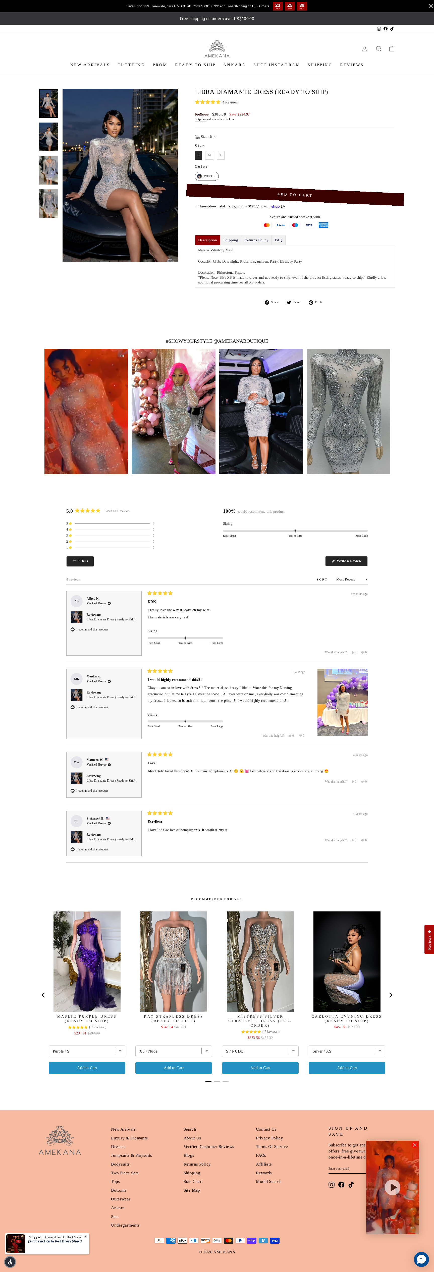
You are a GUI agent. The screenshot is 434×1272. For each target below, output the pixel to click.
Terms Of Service (272, 1146)
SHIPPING (320, 65)
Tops (115, 1181)
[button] (295, 102)
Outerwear (120, 1199)
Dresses (118, 1146)
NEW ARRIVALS (90, 65)
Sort (323, 579)
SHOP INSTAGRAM (276, 65)
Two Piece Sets (125, 1173)
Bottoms (118, 1190)
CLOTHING (131, 65)
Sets (115, 1216)
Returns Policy (197, 1164)
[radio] (198, 155)
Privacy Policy (269, 1138)
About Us (192, 1138)
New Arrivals (123, 1129)
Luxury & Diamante (129, 1138)
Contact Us (266, 1129)
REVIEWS (352, 65)
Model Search (269, 1181)
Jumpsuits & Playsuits (131, 1155)
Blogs (189, 1155)
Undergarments (125, 1225)
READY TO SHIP (195, 65)
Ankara (118, 1207)
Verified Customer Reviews (209, 1146)
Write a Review (352, 562)
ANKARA (234, 65)
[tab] (208, 240)
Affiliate (264, 1164)
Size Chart (193, 1181)
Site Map (192, 1190)
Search (190, 1129)
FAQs (261, 1155)
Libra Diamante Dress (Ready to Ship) (111, 619)
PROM (160, 65)
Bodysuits (120, 1164)
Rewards (264, 1173)
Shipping (200, 119)
